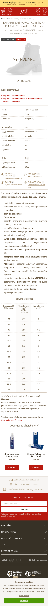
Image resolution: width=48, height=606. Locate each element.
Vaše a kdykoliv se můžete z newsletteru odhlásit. (21, 515)
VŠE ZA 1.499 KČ (19, 4)
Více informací (39, 591)
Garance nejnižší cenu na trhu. (36, 184)
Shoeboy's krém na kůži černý (36, 455)
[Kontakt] (9, 10)
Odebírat (24, 510)
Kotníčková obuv (26, 19)
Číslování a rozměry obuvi (12, 420)
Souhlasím (24, 601)
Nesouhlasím (24, 596)
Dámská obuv (12, 19)
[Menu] (3, 10)
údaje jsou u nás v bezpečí (14, 514)
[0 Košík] (44, 10)
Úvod (3, 19)
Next (46, 452)
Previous (2, 452)
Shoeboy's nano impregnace (11, 455)
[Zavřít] (46, 3)
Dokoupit (12, 468)
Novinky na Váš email (24, 497)
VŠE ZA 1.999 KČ (32, 4)
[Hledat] (38, 10)
